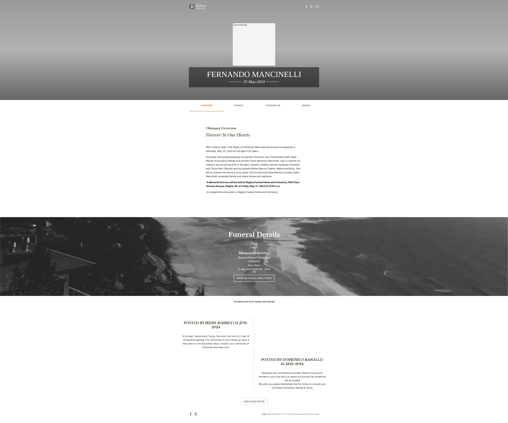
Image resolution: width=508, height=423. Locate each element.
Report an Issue (313, 414)
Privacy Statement (299, 414)
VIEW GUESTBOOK (254, 401)
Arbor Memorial (273, 414)
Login (264, 414)
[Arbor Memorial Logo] (197, 7)
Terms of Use (286, 414)
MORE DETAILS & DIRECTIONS (254, 278)
